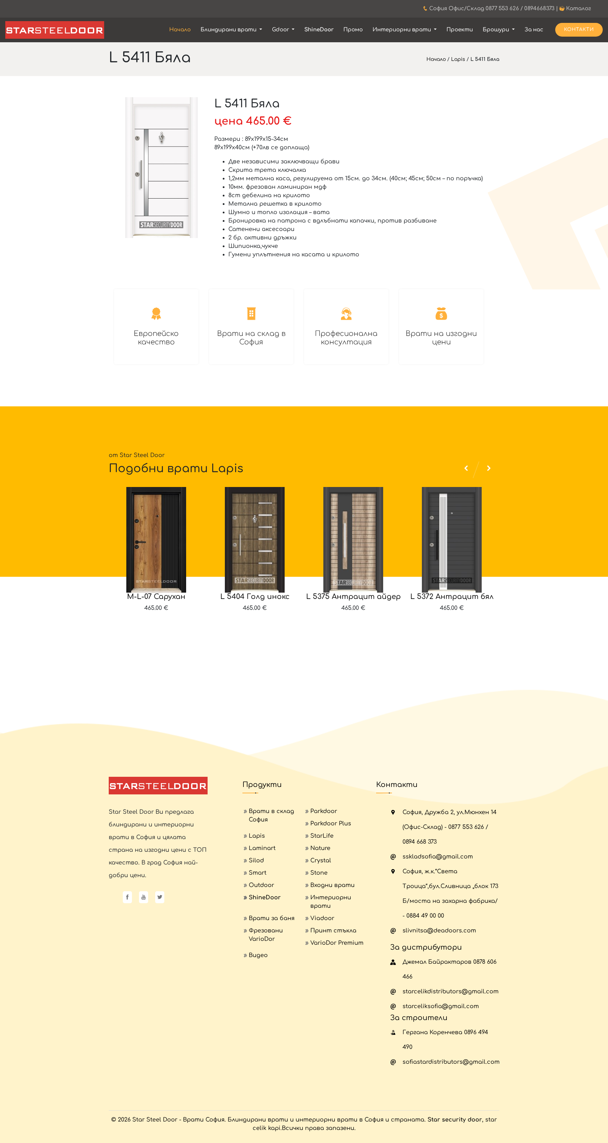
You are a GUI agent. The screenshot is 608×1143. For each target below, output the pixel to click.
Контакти (579, 29)
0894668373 (539, 9)
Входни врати (332, 885)
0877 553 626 (502, 9)
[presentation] (468, 633)
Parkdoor (323, 811)
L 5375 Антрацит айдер (353, 597)
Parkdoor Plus (330, 823)
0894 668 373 (420, 842)
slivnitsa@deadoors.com (439, 930)
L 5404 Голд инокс (255, 597)
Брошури (497, 30)
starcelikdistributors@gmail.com (451, 991)
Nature (320, 848)
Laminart (262, 848)
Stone (319, 873)
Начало (180, 30)
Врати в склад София (271, 815)
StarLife (322, 836)
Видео (258, 955)
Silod (256, 860)
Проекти (459, 30)
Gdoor (281, 30)
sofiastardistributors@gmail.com (451, 1062)
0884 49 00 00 (425, 916)
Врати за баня (271, 918)
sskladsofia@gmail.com (438, 857)
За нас (534, 30)
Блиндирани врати (229, 30)
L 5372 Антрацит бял (452, 597)
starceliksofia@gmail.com (441, 1006)
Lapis (458, 59)
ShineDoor (319, 30)
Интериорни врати (402, 30)
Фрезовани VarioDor (266, 934)
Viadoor (322, 918)
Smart (257, 873)
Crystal (320, 860)
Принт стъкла (333, 930)
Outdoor (261, 885)
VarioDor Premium (336, 943)
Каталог (578, 9)
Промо (353, 30)
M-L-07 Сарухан (156, 597)
